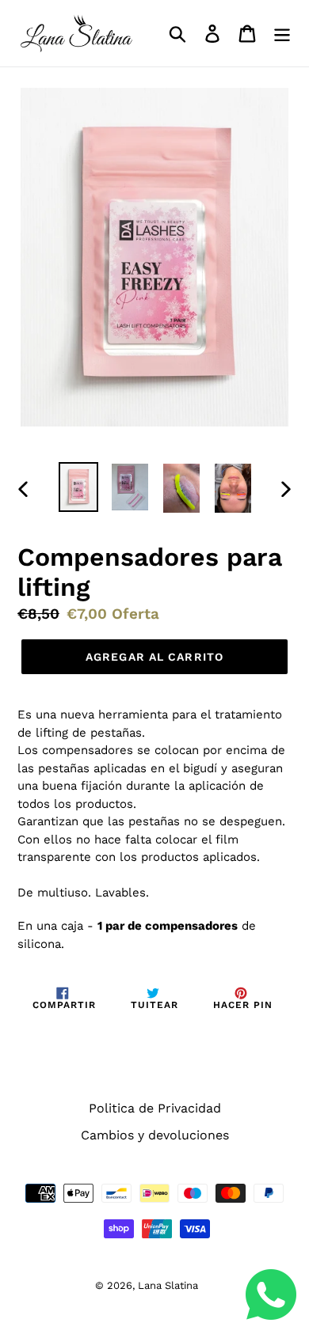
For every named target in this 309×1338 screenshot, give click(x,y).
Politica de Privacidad (155, 1108)
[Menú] (282, 33)
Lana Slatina (168, 1285)
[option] (79, 486)
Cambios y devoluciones (155, 1135)
